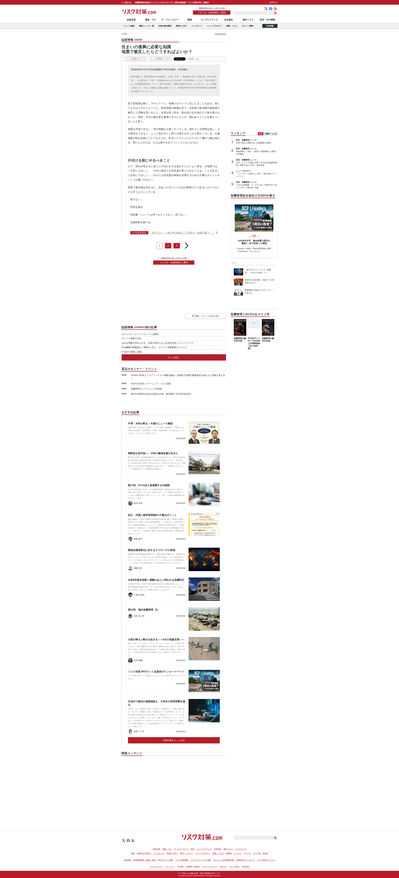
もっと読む (173, 357)
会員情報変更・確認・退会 (144, 860)
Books (265, 853)
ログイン (273, 2)
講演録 (229, 853)
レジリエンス (240, 849)
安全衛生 (228, 19)
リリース (247, 853)
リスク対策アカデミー (266, 860)
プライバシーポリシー (209, 866)
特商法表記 (246, 866)
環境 (189, 19)
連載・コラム (232, 26)
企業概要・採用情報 (193, 866)
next (186, 244)
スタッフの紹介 (234, 866)
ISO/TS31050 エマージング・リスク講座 (151, 383)
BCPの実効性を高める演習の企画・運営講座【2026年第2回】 (161, 394)
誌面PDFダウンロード (245, 860)
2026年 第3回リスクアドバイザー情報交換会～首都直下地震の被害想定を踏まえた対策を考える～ (178, 377)
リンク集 (257, 853)
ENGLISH (223, 866)
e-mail (191, 59)
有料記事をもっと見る (174, 740)
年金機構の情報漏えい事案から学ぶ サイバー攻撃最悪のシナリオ (154, 347)
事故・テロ (150, 19)
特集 (133, 853)
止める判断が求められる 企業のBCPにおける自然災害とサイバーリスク (158, 343)
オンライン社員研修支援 (223, 860)
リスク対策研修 (181, 860)
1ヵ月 (274, 134)
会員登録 (127, 860)
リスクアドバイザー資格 (200, 860)
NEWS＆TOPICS (144, 853)
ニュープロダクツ (214, 26)
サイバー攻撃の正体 (132, 338)
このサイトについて (156, 866)
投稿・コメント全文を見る (207, 316)
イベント (237, 853)
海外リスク (248, 19)
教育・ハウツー (186, 853)
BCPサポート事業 (165, 860)
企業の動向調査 (164, 26)
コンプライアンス (209, 19)
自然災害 (131, 19)
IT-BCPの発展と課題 (132, 352)
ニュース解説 (129, 26)
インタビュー (197, 26)
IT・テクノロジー (170, 19)
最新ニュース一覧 (146, 26)
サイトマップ (170, 866)
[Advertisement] (174, 789)
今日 (260, 134)
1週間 (267, 134)
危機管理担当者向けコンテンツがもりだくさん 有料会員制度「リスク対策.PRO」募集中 (172, 2)
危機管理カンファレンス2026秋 (146, 389)
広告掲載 (270, 26)
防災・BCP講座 (267, 19)
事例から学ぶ (181, 26)
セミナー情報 (247, 26)
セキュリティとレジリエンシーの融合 (141, 334)
